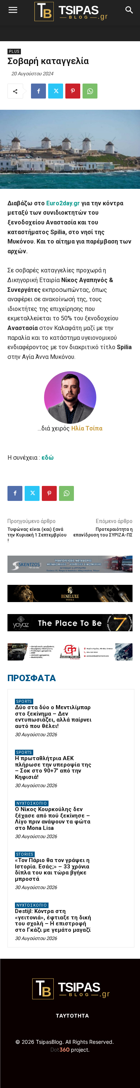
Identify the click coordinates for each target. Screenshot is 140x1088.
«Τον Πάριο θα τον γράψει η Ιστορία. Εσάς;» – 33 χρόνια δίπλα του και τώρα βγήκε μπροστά (52, 869)
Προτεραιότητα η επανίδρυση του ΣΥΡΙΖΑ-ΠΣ (103, 532)
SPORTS (24, 701)
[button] (13, 10)
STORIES (24, 854)
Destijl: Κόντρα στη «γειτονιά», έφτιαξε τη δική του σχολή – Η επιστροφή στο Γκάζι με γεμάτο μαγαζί (53, 920)
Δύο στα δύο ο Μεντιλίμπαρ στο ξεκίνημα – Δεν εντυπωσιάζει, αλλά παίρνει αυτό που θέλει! (53, 716)
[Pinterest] (72, 91)
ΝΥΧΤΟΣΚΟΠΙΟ (31, 803)
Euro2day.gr (63, 203)
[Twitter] (55, 91)
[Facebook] (38, 91)
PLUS (14, 51)
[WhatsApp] (90, 91)
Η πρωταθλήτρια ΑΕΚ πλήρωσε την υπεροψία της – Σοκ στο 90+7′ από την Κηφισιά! (53, 767)
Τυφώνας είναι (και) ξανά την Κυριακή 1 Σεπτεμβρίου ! (36, 535)
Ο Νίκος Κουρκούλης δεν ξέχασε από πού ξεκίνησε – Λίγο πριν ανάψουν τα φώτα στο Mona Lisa (52, 818)
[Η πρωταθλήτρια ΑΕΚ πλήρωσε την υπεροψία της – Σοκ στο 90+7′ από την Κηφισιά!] (112, 762)
